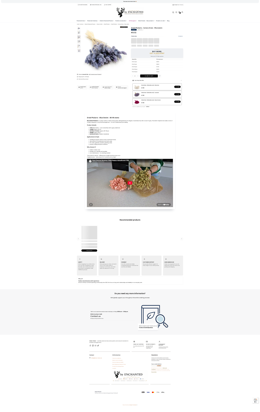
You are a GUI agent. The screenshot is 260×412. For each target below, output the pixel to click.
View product (89, 250)
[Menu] (258, 398)
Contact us (95, 316)
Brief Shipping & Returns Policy (119, 364)
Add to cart (149, 76)
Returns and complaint (117, 360)
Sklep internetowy (129, 404)
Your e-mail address (156, 364)
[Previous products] (78, 238)
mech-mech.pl (80, 24)
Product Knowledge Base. (146, 327)
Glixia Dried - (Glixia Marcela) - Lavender (150, 92)
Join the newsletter (159, 366)
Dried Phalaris (107, 24)
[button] (159, 75)
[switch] (255, 402)
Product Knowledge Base (118, 366)
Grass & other (99, 24)
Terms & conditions (116, 358)
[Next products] (181, 238)
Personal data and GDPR (117, 362)
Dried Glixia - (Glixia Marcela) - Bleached (150, 85)
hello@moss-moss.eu (178, 4)
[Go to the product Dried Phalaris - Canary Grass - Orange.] (89, 234)
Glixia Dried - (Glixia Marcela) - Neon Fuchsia (151, 100)
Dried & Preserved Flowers (90, 24)
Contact (114, 368)
